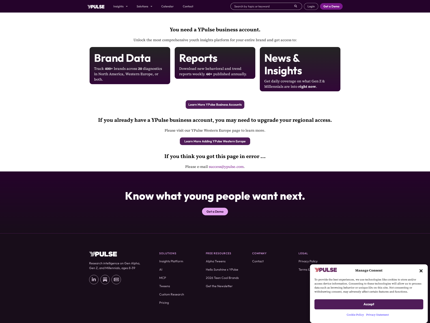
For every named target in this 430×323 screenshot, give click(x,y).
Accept (368, 304)
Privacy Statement (377, 315)
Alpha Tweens (216, 261)
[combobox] (262, 6)
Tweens (164, 286)
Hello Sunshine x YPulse (222, 269)
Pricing (164, 303)
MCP (162, 278)
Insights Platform (171, 261)
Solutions (142, 6)
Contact (188, 6)
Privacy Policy (308, 261)
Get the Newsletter (219, 286)
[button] (421, 270)
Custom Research (171, 294)
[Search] (298, 6)
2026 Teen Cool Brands (222, 278)
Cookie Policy (355, 315)
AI (160, 269)
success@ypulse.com (226, 166)
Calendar (167, 6)
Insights (118, 6)
